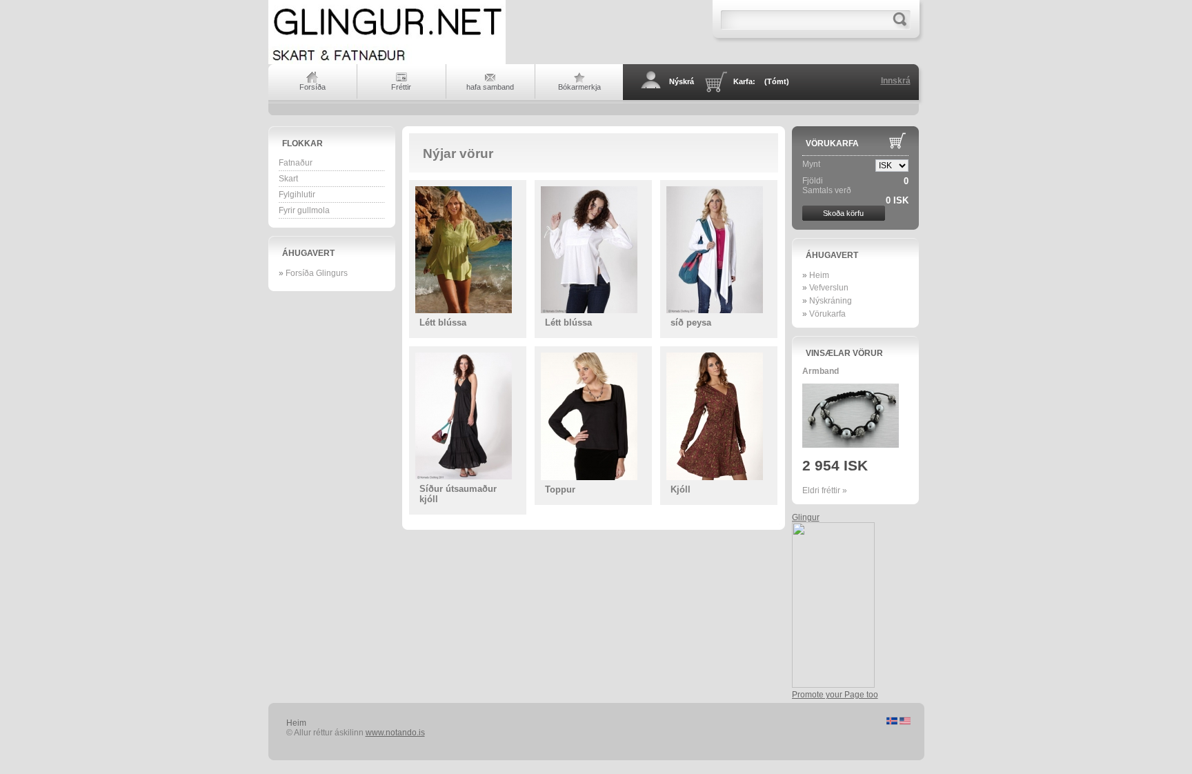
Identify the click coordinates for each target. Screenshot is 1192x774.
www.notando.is (395, 732)
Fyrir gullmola (304, 210)
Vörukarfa (832, 143)
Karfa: (761, 81)
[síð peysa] (718, 249)
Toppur (560, 489)
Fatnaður (295, 163)
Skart (288, 178)
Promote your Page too (835, 694)
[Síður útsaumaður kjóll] (467, 416)
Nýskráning (830, 301)
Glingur (806, 517)
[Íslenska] (893, 722)
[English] (905, 722)
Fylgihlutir (297, 194)
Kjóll (680, 489)
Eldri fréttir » (824, 490)
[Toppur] (593, 416)
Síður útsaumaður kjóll (458, 494)
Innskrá (896, 81)
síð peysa (690, 322)
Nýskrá (681, 81)
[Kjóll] (718, 416)
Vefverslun (828, 287)
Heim (819, 275)
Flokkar (302, 143)
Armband (820, 371)
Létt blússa (442, 322)
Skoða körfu (843, 213)
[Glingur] (833, 685)
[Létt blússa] (467, 249)
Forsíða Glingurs (317, 273)
